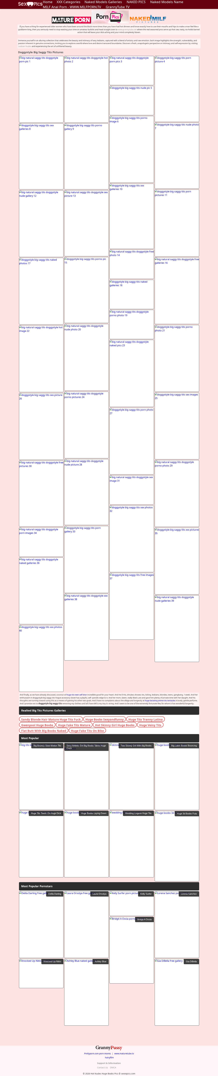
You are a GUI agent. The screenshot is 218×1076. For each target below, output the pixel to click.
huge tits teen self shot (77, 694)
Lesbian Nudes (24, 46)
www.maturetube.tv (124, 1053)
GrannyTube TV (117, 7)
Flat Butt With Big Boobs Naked (43, 731)
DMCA (113, 1067)
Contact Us (102, 1067)
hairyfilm (109, 1057)
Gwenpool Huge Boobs (37, 725)
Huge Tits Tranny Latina (145, 719)
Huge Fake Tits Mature (74, 725)
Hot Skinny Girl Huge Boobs (115, 725)
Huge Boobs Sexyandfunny (104, 719)
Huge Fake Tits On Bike (87, 731)
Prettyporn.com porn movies (97, 1053)
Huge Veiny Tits (150, 725)
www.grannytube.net (127, 29)
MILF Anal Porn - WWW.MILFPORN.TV (72, 7)
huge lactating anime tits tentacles (160, 700)
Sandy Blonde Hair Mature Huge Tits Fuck (51, 719)
